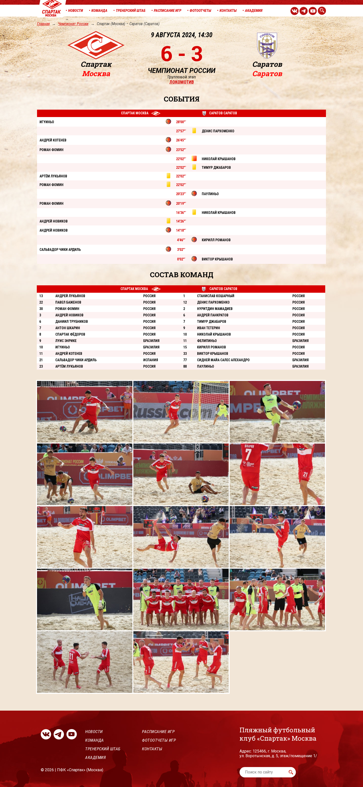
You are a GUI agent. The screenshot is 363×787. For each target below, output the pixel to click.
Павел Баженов (68, 302)
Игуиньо (62, 347)
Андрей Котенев (68, 354)
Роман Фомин (67, 309)
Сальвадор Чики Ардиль (76, 360)
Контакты (152, 748)
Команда (94, 740)
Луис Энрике (66, 341)
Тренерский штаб (103, 748)
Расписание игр (158, 731)
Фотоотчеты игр (159, 740)
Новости (94, 731)
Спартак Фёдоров (70, 334)
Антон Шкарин (67, 328)
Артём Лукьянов (69, 366)
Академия (95, 757)
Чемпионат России (73, 23)
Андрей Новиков (69, 315)
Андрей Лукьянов (70, 296)
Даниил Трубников (71, 322)
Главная (43, 23)
